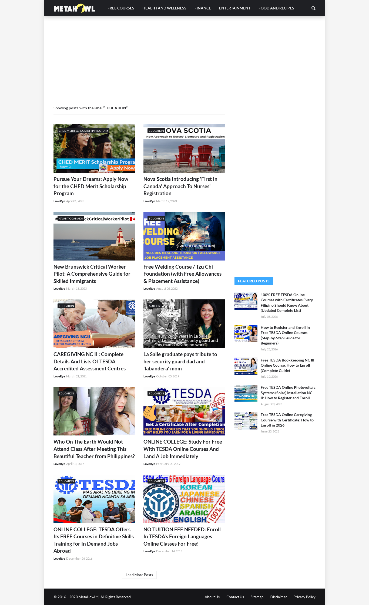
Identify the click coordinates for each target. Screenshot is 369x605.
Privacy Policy (305, 597)
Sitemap (257, 597)
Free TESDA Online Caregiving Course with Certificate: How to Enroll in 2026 (287, 419)
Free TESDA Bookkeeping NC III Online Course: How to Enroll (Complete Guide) (287, 365)
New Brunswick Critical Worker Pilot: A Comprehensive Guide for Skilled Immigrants (91, 273)
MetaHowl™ (88, 597)
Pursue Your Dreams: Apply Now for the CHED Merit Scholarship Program (90, 186)
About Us (212, 597)
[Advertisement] (184, 65)
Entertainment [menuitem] (234, 8)
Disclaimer (278, 597)
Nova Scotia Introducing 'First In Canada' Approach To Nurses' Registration (180, 186)
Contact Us (235, 597)
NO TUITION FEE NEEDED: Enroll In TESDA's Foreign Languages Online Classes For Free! (182, 536)
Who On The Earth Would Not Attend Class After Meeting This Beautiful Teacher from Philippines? (94, 448)
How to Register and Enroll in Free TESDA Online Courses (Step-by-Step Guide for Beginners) (285, 335)
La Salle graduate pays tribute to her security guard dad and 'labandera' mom (180, 361)
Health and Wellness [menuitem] (164, 8)
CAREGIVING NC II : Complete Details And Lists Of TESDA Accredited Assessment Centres (89, 361)
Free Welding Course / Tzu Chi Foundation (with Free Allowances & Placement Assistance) (182, 273)
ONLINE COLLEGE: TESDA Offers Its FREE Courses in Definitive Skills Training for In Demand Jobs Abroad (93, 540)
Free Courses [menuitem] (121, 8)
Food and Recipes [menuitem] (276, 8)
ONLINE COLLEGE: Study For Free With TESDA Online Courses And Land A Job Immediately (182, 448)
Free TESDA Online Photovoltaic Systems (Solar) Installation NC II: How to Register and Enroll (288, 392)
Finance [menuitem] (202, 8)
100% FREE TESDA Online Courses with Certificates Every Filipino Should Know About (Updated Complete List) (287, 302)
